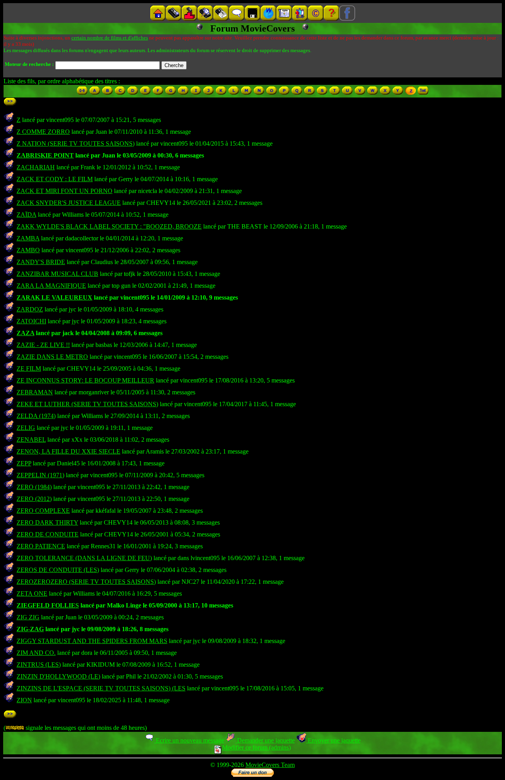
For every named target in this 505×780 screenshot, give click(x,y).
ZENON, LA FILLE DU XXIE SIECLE (68, 451)
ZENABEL (31, 439)
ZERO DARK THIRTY (47, 522)
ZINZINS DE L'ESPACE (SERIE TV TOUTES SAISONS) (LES (101, 688)
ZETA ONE (32, 593)
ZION (24, 700)
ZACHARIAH (36, 167)
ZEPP (24, 463)
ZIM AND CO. (36, 652)
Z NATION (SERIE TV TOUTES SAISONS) (76, 143)
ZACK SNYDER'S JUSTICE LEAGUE (69, 202)
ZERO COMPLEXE (43, 510)
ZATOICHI (31, 321)
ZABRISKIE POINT (45, 155)
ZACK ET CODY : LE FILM (55, 179)
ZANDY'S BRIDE (41, 262)
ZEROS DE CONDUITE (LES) (58, 569)
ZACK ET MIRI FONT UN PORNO (64, 191)
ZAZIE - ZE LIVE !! (43, 344)
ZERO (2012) (34, 498)
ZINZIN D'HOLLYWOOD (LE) (58, 676)
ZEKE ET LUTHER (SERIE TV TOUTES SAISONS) (87, 404)
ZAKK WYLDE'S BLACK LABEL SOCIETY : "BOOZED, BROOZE (109, 226)
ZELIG (26, 427)
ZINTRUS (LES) (39, 664)
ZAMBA (28, 238)
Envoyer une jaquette (333, 740)
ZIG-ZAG (30, 629)
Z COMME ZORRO (43, 131)
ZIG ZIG (28, 617)
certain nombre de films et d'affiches (109, 38)
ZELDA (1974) (36, 415)
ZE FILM (29, 368)
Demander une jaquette (265, 740)
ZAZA (25, 333)
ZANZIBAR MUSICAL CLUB (57, 273)
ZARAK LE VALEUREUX (54, 297)
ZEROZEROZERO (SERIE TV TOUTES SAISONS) (86, 581)
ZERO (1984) (34, 487)
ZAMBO (28, 250)
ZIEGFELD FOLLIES (48, 605)
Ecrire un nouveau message (189, 740)
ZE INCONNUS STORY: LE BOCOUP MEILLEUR (85, 380)
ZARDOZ (30, 309)
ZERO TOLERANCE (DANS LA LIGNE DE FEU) (84, 558)
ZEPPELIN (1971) (40, 475)
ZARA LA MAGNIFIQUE (51, 285)
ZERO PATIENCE (41, 546)
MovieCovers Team (270, 764)
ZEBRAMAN (35, 392)
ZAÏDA (26, 214)
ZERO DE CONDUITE (48, 534)
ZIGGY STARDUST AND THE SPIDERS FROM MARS (92, 641)
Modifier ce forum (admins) (256, 747)
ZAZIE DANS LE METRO (52, 356)
